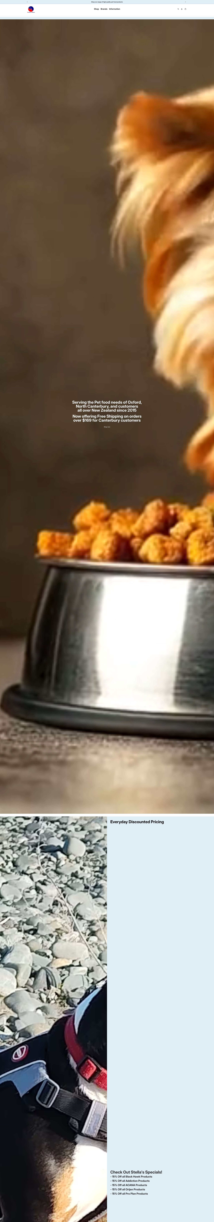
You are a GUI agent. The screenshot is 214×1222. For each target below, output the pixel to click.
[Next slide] (185, 2)
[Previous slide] (27, 2)
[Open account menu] (182, 9)
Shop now (107, 427)
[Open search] (178, 9)
